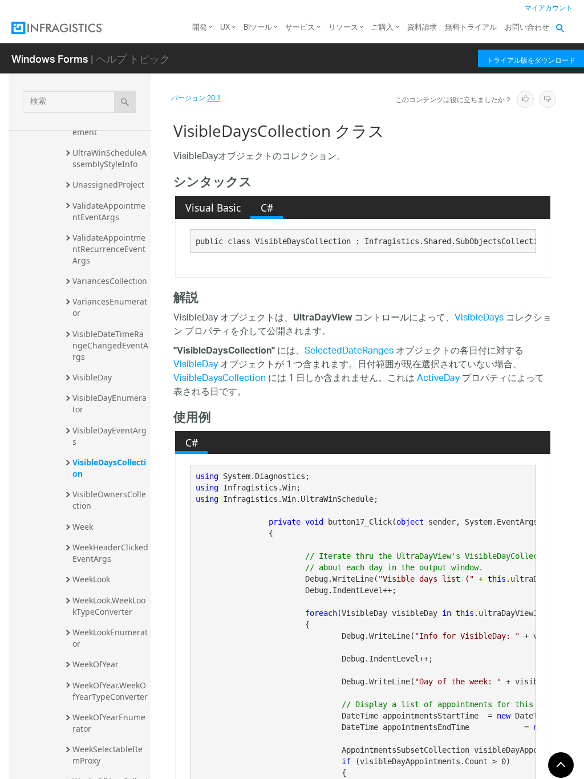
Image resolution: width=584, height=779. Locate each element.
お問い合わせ (527, 27)
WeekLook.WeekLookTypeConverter (108, 606)
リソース (343, 27)
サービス (300, 27)
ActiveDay (438, 379)
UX (225, 27)
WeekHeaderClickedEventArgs (110, 553)
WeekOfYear (95, 664)
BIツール (258, 27)
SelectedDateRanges (349, 351)
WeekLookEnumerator (110, 638)
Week (82, 526)
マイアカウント (549, 8)
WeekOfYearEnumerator (108, 723)
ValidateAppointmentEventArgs (108, 211)
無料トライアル (471, 27)
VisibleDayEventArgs (109, 436)
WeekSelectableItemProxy (107, 755)
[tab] (212, 207)
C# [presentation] (267, 207)
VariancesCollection (109, 280)
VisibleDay (92, 377)
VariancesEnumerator (109, 307)
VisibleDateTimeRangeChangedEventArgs (110, 345)
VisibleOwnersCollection (109, 500)
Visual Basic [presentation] (213, 207)
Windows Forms (49, 58)
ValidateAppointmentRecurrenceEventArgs (108, 249)
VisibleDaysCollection (109, 468)
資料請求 (422, 27)
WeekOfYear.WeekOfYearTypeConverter (110, 691)
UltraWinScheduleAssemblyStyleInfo (109, 158)
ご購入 (382, 27)
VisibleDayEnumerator (109, 403)
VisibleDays (479, 318)
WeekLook (91, 579)
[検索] (125, 102)
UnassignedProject (108, 184)
